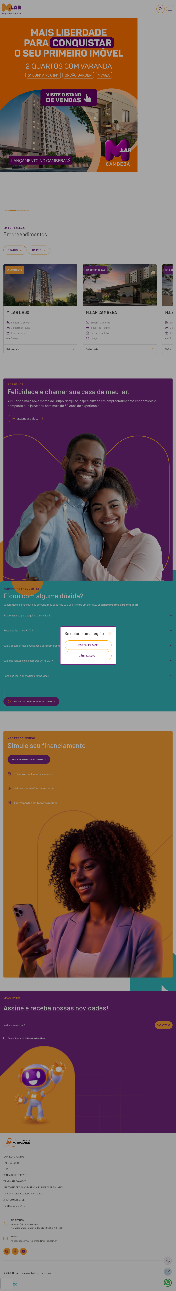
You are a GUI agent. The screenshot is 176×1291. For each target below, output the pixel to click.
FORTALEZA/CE (88, 645)
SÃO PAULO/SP (88, 655)
